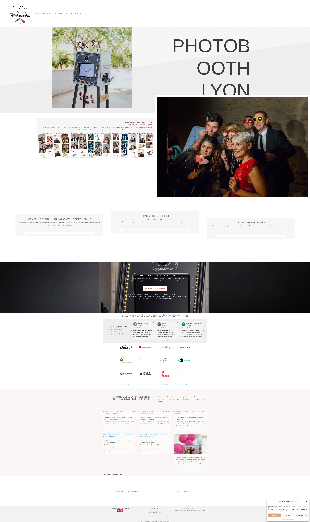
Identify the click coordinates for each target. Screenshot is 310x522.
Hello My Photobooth (119, 327)
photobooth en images (178, 397)
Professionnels (46, 13)
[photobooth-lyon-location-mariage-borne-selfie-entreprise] (145, 376)
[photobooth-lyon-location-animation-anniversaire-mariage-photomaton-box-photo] (126, 350)
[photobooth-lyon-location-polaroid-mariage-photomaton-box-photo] (184, 350)
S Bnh (164, 323)
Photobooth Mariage (189, 510)
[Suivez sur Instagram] (121, 510)
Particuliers (59, 13)
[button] (307, 501)
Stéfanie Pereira (143, 323)
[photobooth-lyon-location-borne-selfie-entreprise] (145, 384)
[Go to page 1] (167, 340)
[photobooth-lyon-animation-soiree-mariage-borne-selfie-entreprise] (126, 363)
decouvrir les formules (155, 288)
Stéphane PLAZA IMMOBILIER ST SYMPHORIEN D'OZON (194, 323)
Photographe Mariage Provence (155, 512)
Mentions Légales (155, 521)
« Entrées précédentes (112, 474)
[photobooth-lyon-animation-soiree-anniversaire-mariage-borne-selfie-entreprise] (184, 384)
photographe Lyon (171, 519)
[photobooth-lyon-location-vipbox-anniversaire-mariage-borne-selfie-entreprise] (184, 363)
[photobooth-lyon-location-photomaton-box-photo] (126, 384)
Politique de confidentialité (288, 519)
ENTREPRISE (182, 491)
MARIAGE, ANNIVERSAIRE (127, 491)
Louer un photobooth (179, 510)
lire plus (108, 451)
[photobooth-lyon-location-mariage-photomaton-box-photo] (184, 371)
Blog (77, 13)
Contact (83, 13)
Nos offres (70, 13)
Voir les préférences (301, 515)
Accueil (37, 13)
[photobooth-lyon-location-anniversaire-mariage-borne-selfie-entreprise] (126, 376)
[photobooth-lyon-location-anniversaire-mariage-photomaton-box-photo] (165, 376)
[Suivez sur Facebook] (118, 510)
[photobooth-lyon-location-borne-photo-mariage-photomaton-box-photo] (165, 384)
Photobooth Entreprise (200, 510)
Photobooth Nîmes (155, 511)
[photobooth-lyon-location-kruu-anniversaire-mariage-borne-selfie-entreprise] (165, 363)
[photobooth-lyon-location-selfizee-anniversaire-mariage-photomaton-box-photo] (145, 357)
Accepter (274, 515)
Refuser (288, 515)
